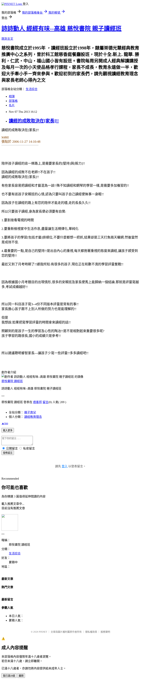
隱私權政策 (91, 631)
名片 (12, 105)
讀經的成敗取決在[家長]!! (34, 120)
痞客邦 (37, 402)
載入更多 (7, 430)
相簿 (12, 96)
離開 (21, 675)
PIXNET (43, 631)
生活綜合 (31, 89)
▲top (4, 423)
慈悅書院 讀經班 (12, 381)
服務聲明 (105, 631)
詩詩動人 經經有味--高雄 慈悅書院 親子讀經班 (61, 28)
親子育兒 (30, 412)
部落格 (13, 100)
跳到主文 (7, 38)
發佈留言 (7, 452)
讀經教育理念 (33, 416)
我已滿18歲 (9, 675)
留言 (45, 402)
